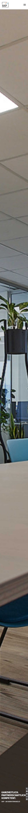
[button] (25, 5)
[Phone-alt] (27, 788)
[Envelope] (27, 791)
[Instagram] (27, 796)
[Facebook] (27, 799)
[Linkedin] (27, 794)
